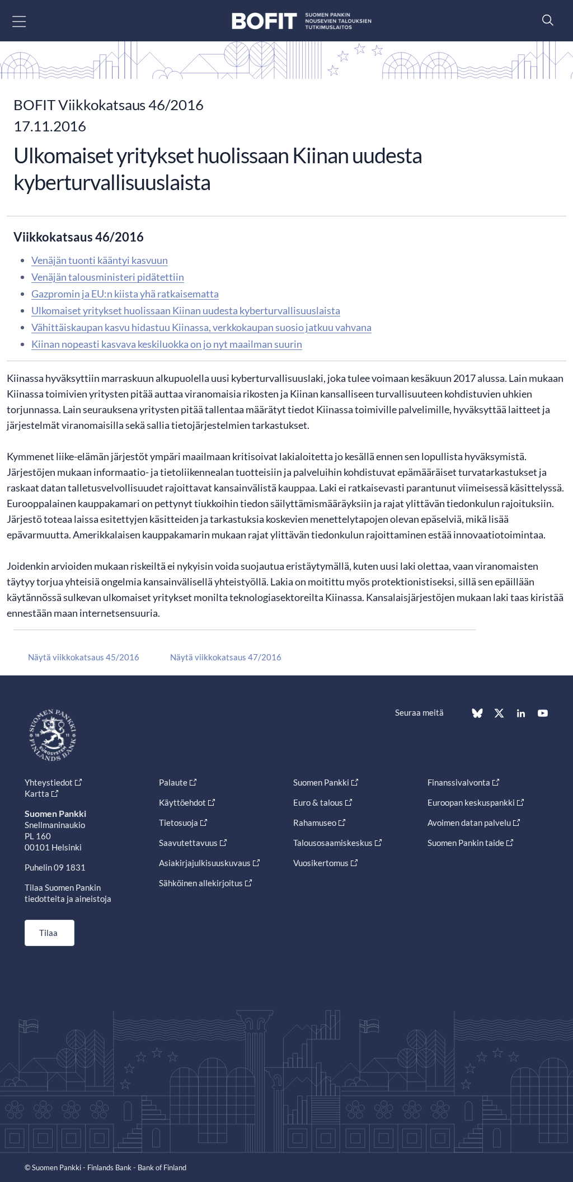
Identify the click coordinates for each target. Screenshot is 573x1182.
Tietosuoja (178, 822)
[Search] (545, 20)
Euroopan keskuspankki (471, 802)
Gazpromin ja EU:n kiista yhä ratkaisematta (125, 293)
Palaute (173, 782)
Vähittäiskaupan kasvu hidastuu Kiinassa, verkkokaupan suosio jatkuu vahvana (201, 327)
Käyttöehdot (182, 802)
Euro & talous (318, 802)
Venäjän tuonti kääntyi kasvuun (99, 260)
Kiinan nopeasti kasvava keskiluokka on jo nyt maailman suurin (166, 344)
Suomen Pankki (321, 782)
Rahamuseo (314, 822)
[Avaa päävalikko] (29, 21)
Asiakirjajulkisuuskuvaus (205, 863)
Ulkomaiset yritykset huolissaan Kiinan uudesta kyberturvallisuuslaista (185, 310)
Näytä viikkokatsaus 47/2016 (225, 657)
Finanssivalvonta (459, 782)
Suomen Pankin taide (466, 843)
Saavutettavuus (188, 843)
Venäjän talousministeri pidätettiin (107, 277)
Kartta (37, 793)
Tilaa (48, 933)
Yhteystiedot (49, 782)
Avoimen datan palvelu (469, 822)
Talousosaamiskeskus (333, 843)
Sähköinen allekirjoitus (201, 883)
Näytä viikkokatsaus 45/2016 (83, 657)
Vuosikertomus (321, 863)
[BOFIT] (302, 21)
